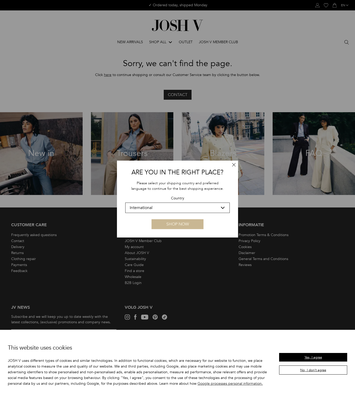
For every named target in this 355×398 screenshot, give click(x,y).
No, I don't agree (313, 370)
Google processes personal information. (230, 383)
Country (177, 198)
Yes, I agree (313, 357)
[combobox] (177, 208)
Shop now (177, 224)
